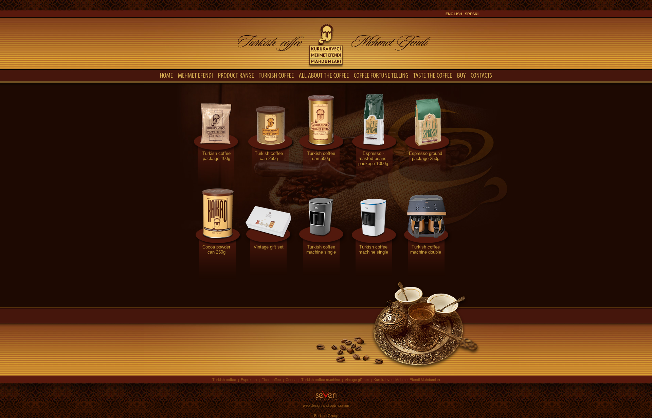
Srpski (471, 14)
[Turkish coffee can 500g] (321, 184)
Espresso (249, 380)
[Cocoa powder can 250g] (216, 277)
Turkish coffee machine (320, 380)
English (454, 14)
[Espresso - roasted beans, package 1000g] (373, 184)
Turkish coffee (224, 380)
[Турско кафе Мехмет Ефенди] (326, 67)
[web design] (326, 400)
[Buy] (461, 75)
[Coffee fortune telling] (381, 75)
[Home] (166, 75)
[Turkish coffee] (276, 75)
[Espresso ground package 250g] (425, 184)
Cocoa (291, 380)
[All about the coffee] (324, 75)
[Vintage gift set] (268, 277)
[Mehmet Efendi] (195, 75)
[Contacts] (481, 75)
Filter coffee (271, 380)
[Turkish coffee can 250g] (268, 184)
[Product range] (236, 75)
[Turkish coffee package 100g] (216, 184)
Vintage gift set (357, 380)
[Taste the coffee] (433, 75)
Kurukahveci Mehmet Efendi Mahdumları (407, 380)
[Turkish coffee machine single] (321, 277)
